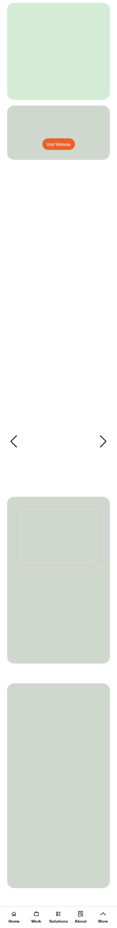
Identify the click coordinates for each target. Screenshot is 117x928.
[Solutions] (58, 914)
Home (14, 921)
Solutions (58, 921)
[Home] (14, 914)
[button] (103, 441)
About (81, 921)
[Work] (36, 914)
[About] (80, 914)
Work (36, 921)
